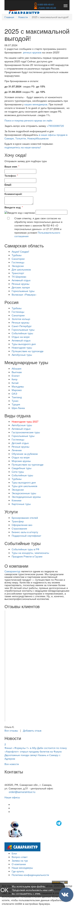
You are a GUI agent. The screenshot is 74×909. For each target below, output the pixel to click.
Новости (23, 17)
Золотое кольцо (21, 319)
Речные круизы (20, 284)
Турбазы (17, 255)
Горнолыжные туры (23, 291)
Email (7, 184)
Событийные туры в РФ (25, 549)
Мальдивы (18, 386)
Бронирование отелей (25, 517)
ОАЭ (14, 393)
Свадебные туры (21, 468)
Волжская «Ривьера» (24, 294)
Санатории (18, 258)
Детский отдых (20, 443)
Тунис (15, 400)
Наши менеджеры (22, 867)
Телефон (10, 175)
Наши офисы (12, 797)
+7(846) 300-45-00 (46, 7)
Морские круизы (21, 461)
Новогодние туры (22, 347)
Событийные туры (22, 333)
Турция (16, 404)
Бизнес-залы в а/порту (25, 532)
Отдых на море (21, 337)
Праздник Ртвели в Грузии (27, 556)
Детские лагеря (21, 287)
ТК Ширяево (19, 276)
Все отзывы (11, 730)
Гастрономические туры (26, 432)
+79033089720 (55, 126)
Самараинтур (12, 571)
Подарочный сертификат (26, 535)
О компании (19, 864)
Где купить (18, 871)
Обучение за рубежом (25, 453)
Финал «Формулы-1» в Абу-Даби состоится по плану (35, 748)
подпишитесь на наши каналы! (22, 147)
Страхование (19, 528)
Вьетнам (17, 372)
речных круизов (32, 52)
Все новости (11, 764)
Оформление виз (22, 525)
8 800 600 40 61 (13, 781)
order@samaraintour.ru (22, 792)
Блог (14, 853)
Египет (16, 375)
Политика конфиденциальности (30, 875)
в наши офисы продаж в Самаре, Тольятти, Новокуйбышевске (35, 136)
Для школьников (21, 269)
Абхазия (16, 368)
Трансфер (18, 521)
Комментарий (13, 194)
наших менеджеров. (36, 104)
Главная (9, 17)
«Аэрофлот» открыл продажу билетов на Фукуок (33, 751)
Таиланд (17, 397)
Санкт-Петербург (22, 326)
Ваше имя (10, 166)
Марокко (17, 390)
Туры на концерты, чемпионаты (30, 553)
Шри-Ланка (18, 408)
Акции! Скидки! (20, 251)
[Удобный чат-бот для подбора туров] (35, 829)
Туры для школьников (24, 486)
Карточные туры (21, 504)
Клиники (16, 500)
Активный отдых (21, 280)
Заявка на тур (20, 860)
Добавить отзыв (32, 730)
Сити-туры (18, 471)
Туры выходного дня (24, 344)
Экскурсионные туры (24, 493)
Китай (15, 383)
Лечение (17, 450)
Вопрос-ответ (19, 857)
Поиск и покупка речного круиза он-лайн (28, 120)
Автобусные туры (22, 354)
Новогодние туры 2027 (25, 421)
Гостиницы (18, 262)
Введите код (12, 207)
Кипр (14, 379)
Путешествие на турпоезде (27, 351)
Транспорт (18, 273)
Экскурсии (18, 266)
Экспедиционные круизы (26, 496)
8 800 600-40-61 (45, 4)
